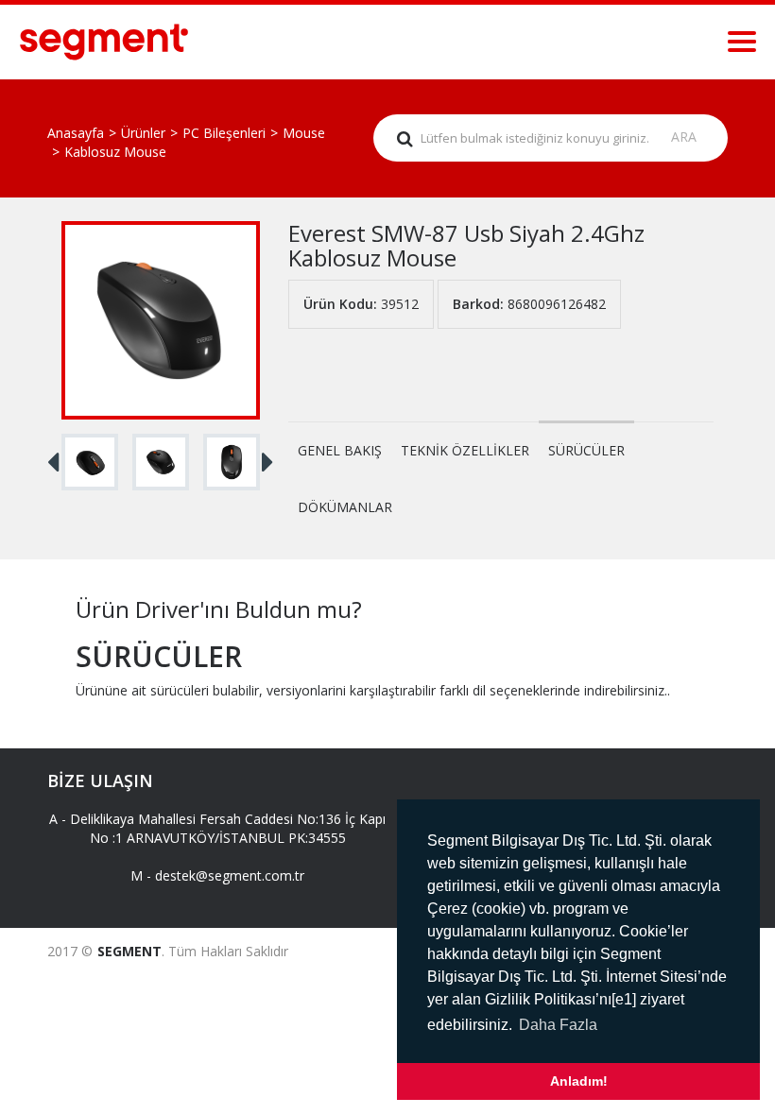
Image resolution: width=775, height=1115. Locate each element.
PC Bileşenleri (224, 133)
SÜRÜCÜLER (586, 450)
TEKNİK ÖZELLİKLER (465, 450)
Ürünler (143, 133)
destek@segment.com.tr (229, 875)
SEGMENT (129, 951)
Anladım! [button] (579, 1081)
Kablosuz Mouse (115, 152)
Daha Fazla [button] (558, 1025)
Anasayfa (75, 133)
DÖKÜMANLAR (345, 507)
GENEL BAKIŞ (340, 450)
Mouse (304, 133)
